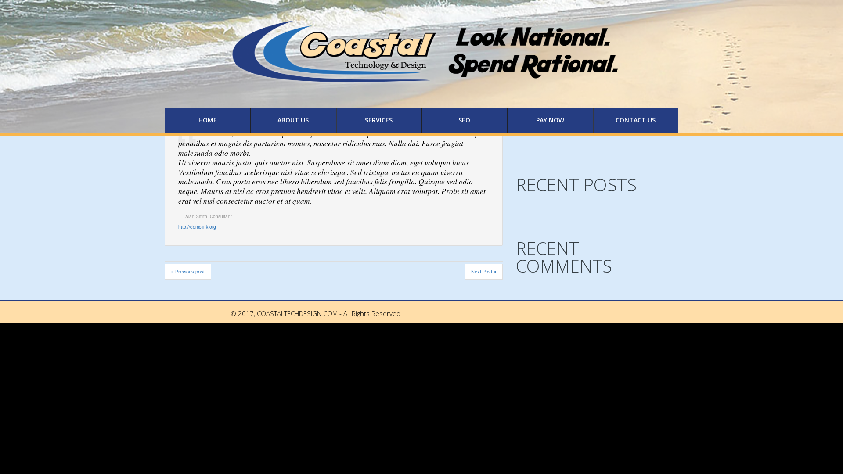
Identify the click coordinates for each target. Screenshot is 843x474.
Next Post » (483, 271)
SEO (464, 120)
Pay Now (550, 120)
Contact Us (636, 120)
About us (293, 120)
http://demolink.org (197, 226)
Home (207, 120)
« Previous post (188, 271)
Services (379, 120)
